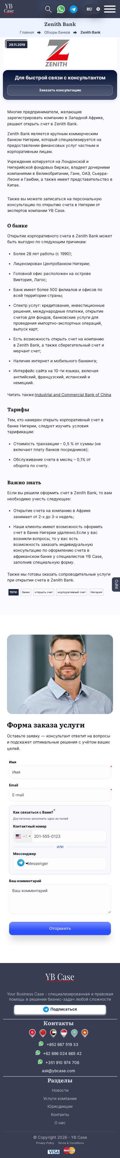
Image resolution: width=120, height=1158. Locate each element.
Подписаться (63, 1009)
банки (26, 592)
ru (89, 9)
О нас (60, 1122)
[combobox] (22, 836)
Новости (60, 1090)
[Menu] (110, 9)
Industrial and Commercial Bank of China (73, 394)
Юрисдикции (60, 1106)
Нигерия (96, 592)
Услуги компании (60, 1098)
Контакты (60, 1114)
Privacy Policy (45, 1143)
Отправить (60, 928)
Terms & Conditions (71, 1143)
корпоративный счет (72, 592)
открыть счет (44, 592)
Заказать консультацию (60, 90)
